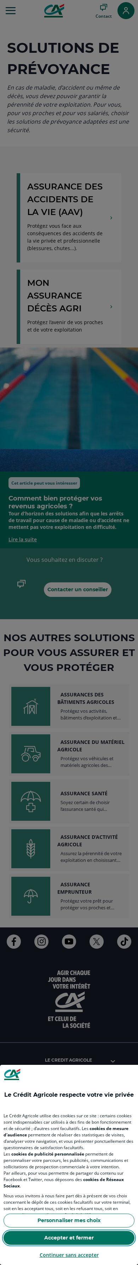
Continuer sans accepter (69, 1255)
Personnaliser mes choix (69, 1220)
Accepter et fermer (69, 1238)
